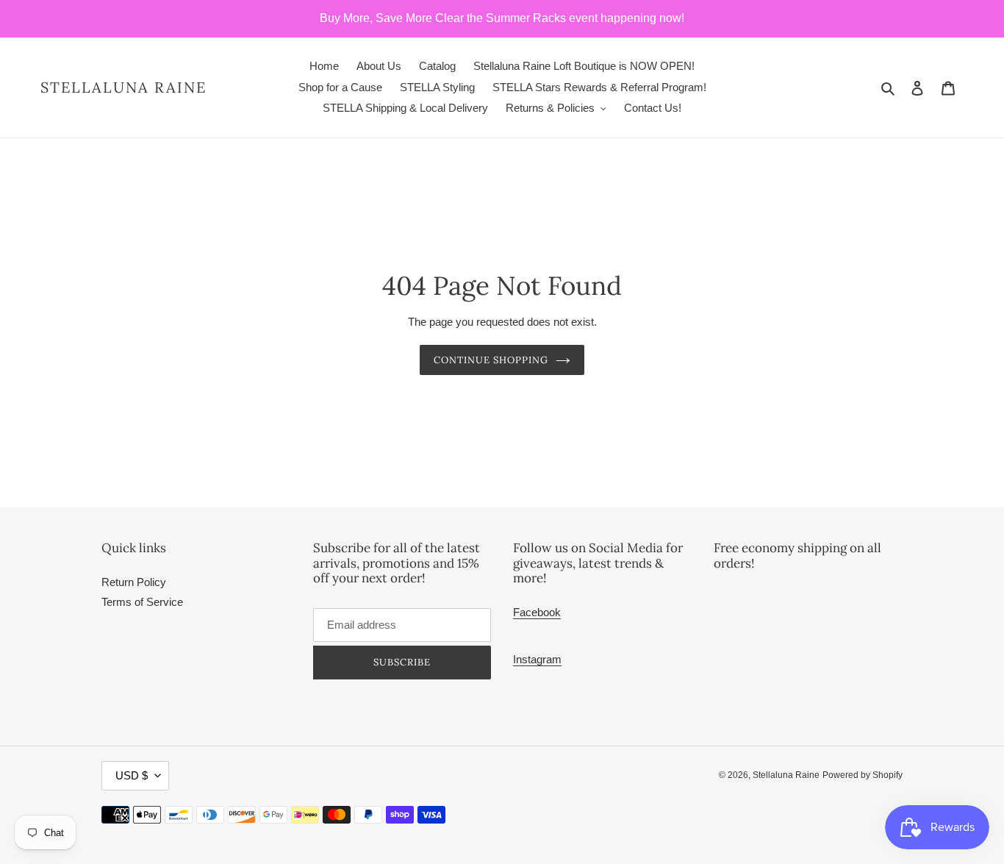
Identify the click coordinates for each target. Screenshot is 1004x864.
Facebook (537, 612)
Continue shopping (491, 360)
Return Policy (133, 582)
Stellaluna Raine (123, 87)
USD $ (131, 775)
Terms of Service (142, 602)
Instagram (537, 659)
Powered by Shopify (862, 775)
